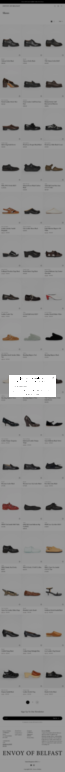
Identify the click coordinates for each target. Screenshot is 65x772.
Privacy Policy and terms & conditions (41, 390)
